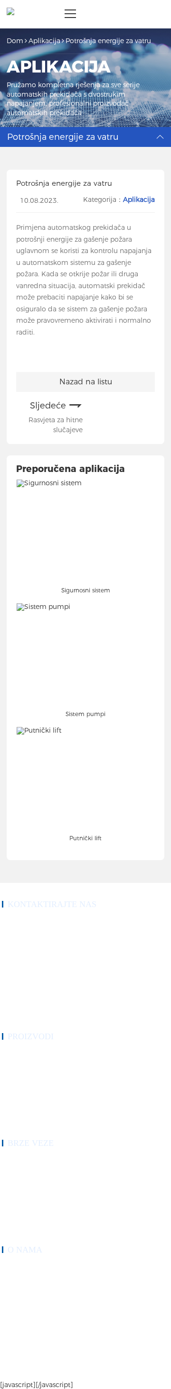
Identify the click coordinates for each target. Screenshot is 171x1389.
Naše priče (14, 1279)
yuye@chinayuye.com (40, 985)
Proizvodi (13, 1173)
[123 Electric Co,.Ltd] (10, 14)
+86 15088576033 (36, 945)
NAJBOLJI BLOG (124, 1360)
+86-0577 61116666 (38, 934)
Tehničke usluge (20, 1207)
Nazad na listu (85, 381)
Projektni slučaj (19, 1195)
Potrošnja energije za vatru (108, 40)
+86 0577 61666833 (38, 922)
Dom (15, 40)
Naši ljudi (13, 1291)
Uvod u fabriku (19, 1302)
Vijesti (9, 1218)
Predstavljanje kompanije (30, 1268)
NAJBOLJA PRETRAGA (32, 1370)
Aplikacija (44, 40)
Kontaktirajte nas (21, 1229)
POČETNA (15, 1161)
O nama (10, 1184)
